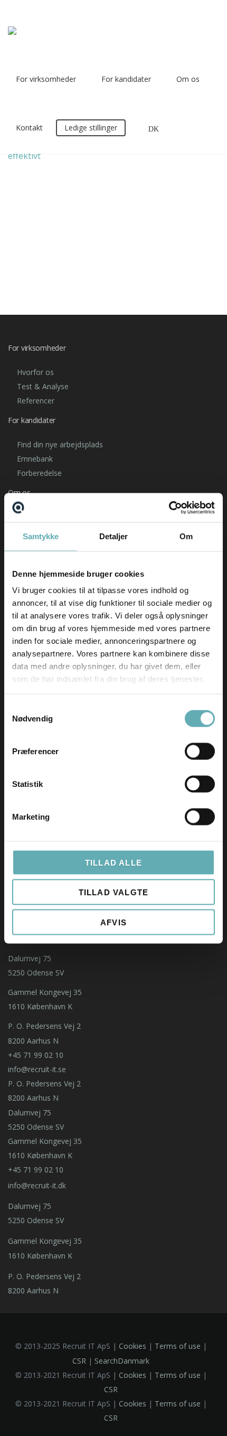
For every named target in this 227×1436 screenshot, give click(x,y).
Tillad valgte (114, 892)
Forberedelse (39, 473)
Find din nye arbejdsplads (60, 444)
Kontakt (29, 128)
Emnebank (35, 459)
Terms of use (178, 1346)
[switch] (200, 751)
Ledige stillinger (90, 128)
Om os (188, 79)
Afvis (113, 921)
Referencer (35, 401)
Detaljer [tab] (113, 536)
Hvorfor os (35, 372)
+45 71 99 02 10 (35, 1055)
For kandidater (126, 79)
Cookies (132, 1346)
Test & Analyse (43, 386)
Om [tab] (186, 536)
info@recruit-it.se (37, 1069)
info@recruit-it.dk (37, 1185)
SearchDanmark (121, 1361)
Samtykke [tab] (41, 536)
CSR (79, 1361)
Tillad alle (113, 862)
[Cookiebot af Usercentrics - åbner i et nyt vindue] (168, 507)
